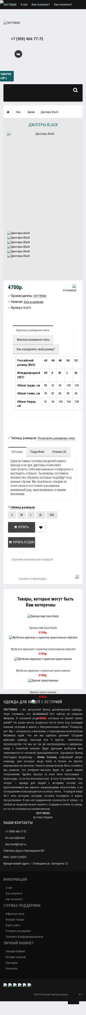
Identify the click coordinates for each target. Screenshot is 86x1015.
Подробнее (37, 451)
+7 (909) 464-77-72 (27, 38)
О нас (24, 4)
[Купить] (37, 622)
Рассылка (11, 968)
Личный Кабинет (15, 951)
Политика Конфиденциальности (24, 936)
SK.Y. (80, 994)
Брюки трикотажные (43, 692)
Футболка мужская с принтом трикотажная (43, 670)
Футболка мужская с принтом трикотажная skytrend (43, 649)
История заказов (16, 957)
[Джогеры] (18, 232)
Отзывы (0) (59, 451)
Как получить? (41, 4)
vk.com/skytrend (15, 838)
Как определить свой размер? (36, 349)
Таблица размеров (22, 507)
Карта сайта (13, 925)
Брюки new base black (43, 628)
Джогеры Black (43, 713)
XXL (52, 515)
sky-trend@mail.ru (15, 844)
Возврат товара (15, 919)
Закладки (11, 962)
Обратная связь (15, 913)
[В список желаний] (41, 527)
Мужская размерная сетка (32, 330)
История (17, 451)
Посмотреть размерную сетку (56, 438)
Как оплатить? (63, 4)
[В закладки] (48, 622)
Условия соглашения (18, 931)
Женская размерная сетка (33, 339)
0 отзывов (69, 290)
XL (40, 515)
